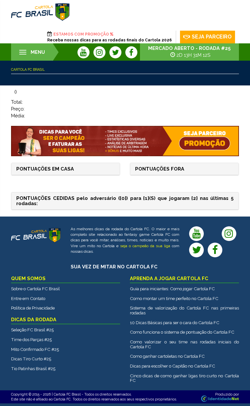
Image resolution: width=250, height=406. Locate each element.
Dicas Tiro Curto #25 (31, 358)
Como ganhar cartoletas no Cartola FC (167, 356)
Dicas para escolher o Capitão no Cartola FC (172, 365)
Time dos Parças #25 (31, 339)
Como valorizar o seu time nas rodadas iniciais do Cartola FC (184, 344)
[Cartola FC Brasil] (40, 12)
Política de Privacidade (33, 307)
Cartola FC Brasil (28, 69)
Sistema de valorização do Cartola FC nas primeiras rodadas (184, 310)
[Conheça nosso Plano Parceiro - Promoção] (125, 141)
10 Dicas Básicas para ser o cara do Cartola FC (174, 322)
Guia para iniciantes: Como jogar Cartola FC (172, 288)
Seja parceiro (212, 37)
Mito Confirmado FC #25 (35, 349)
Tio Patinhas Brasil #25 (33, 368)
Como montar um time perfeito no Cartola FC (174, 298)
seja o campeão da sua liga (145, 246)
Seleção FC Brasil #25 (32, 329)
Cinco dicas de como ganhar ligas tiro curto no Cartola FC (184, 378)
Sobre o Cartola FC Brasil (35, 288)
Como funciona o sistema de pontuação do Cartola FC (182, 332)
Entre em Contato (28, 298)
